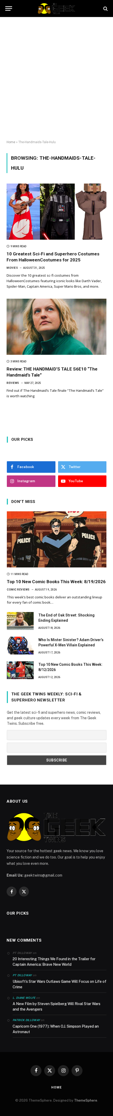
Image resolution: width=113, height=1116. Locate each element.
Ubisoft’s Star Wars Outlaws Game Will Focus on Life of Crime (59, 984)
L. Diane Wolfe (24, 998)
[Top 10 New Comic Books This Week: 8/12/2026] (20, 670)
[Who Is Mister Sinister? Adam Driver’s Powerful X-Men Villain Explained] (20, 645)
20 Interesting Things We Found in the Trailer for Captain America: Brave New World (54, 962)
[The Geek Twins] (56, 8)
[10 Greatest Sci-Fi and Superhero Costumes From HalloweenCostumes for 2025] (56, 212)
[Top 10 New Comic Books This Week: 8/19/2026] (56, 539)
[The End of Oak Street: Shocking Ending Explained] (20, 621)
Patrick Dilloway (26, 1020)
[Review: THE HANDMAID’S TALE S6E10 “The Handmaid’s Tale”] (56, 327)
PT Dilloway (22, 975)
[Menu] (8, 8)
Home (11, 142)
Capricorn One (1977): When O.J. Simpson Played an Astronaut (56, 1029)
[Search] (105, 8)
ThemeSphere (85, 1100)
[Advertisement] (56, 78)
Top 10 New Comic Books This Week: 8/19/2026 (56, 581)
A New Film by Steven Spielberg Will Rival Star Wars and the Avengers (56, 1006)
